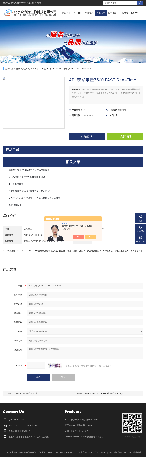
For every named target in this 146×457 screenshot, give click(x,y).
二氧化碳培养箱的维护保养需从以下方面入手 (30, 191)
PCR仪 (36, 68)
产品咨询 (86, 136)
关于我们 (78, 13)
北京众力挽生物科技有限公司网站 (26, 3)
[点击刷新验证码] (55, 365)
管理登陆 (137, 452)
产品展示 (101, 13)
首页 (18, 68)
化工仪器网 (94, 452)
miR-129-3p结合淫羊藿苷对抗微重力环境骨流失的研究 (34, 198)
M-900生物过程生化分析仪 (77, 431)
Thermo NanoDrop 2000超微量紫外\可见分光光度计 (86, 437)
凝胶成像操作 (15, 205)
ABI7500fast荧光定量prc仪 (25, 393)
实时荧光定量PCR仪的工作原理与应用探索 (29, 170)
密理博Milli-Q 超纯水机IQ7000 (78, 425)
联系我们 (135, 13)
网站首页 (66, 13)
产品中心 (26, 68)
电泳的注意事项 (16, 184)
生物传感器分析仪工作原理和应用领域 (27, 177)
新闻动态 (89, 13)
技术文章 (112, 13)
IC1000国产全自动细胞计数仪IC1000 (81, 419)
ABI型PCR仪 (46, 68)
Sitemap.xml (106, 452)
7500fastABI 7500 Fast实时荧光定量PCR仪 (103, 393)
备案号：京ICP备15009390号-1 (62, 452)
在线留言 (123, 13)
